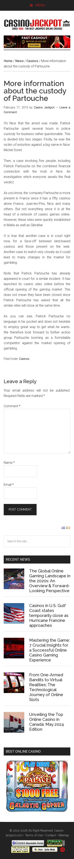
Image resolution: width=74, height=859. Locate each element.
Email (9, 485)
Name (9, 463)
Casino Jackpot (37, 24)
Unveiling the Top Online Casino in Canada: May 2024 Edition (46, 722)
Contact (50, 835)
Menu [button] (40, 5)
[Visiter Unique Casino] (37, 47)
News (19, 61)
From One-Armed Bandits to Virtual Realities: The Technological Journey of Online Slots (46, 687)
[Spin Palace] (37, 811)
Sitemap (63, 835)
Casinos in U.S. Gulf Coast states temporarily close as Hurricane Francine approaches (48, 615)
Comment (12, 406)
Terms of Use (34, 835)
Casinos (32, 61)
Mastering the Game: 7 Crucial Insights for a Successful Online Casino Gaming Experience (49, 650)
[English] (63, 529)
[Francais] (68, 529)
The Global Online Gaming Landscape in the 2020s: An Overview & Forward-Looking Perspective (49, 580)
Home (8, 61)
